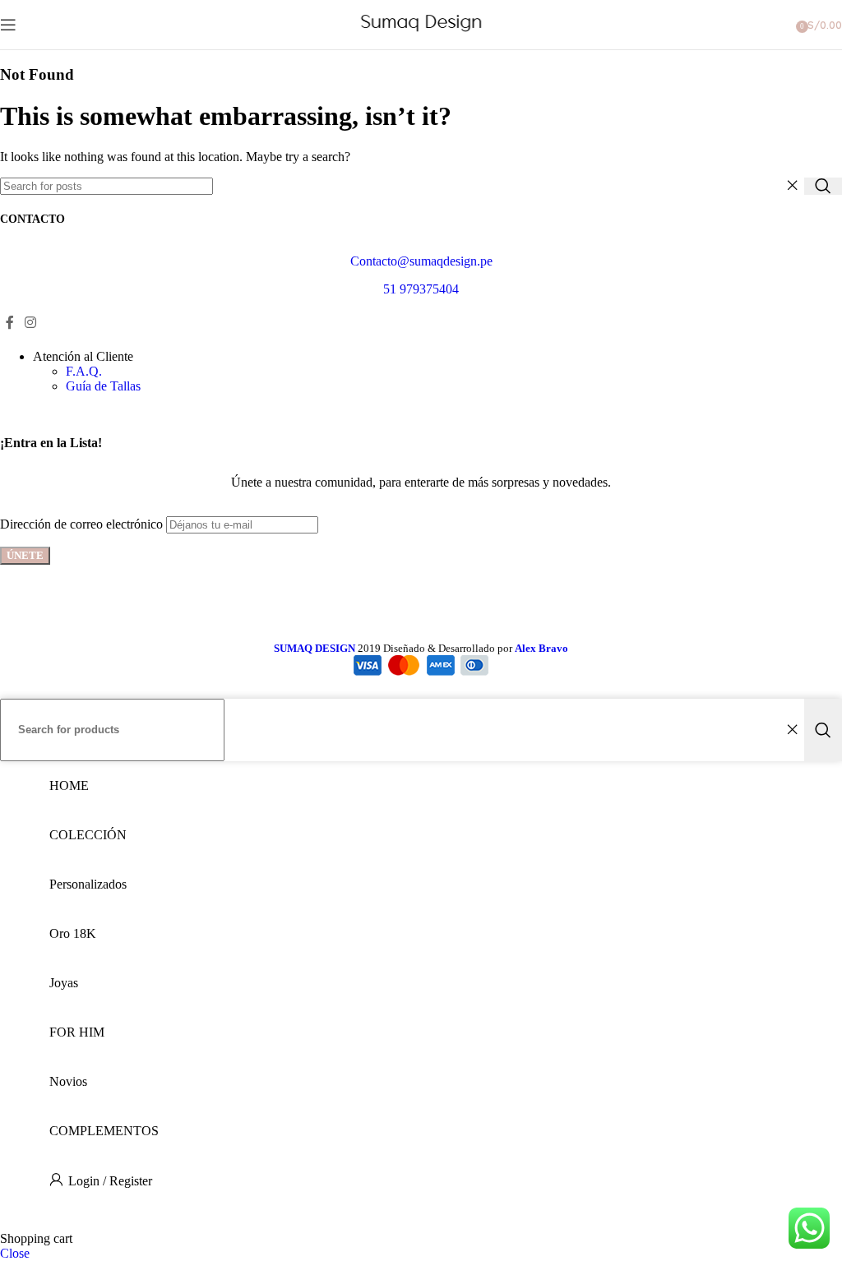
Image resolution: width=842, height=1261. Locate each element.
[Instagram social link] (30, 322)
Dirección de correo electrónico (81, 524)
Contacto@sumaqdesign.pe (421, 261)
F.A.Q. (84, 371)
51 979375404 (421, 289)
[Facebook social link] (9, 322)
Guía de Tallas (103, 386)
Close (15, 1253)
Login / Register (110, 1181)
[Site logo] (421, 32)
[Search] (823, 186)
